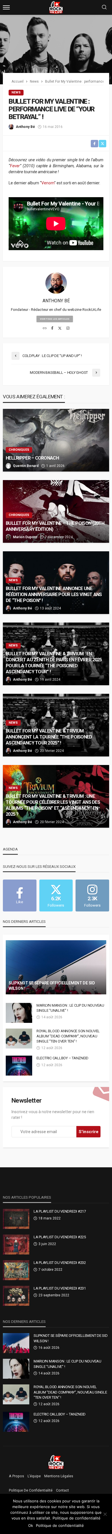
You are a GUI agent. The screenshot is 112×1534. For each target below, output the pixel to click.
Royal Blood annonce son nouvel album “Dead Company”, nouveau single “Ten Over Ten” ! (68, 1036)
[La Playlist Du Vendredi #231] (16, 1296)
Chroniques (19, 450)
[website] (44, 328)
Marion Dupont (25, 537)
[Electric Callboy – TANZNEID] (19, 1066)
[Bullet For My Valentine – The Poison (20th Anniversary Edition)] (56, 511)
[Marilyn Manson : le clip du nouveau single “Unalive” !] (19, 1013)
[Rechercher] (104, 7)
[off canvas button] (6, 7)
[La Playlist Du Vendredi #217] (16, 1219)
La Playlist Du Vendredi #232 (60, 1262)
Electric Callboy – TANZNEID (62, 1058)
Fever (15, 166)
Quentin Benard (25, 466)
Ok (30, 1525)
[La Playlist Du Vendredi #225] (16, 1244)
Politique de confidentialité (31, 1490)
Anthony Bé (25, 127)
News (16, 92)
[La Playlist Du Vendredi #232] (16, 1270)
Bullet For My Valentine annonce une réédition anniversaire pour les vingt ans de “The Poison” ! (54, 594)
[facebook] (52, 328)
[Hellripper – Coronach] (56, 440)
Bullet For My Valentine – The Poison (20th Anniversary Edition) (55, 526)
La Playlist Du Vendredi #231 (60, 1288)
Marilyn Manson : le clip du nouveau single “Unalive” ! (70, 1008)
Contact (62, 1490)
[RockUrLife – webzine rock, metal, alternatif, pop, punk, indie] (56, 1462)
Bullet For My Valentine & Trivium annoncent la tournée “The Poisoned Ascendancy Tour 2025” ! (49, 737)
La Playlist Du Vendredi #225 (60, 1237)
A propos (16, 1476)
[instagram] (68, 328)
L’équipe (34, 1476)
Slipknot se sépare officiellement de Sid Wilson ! (52, 986)
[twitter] (60, 328)
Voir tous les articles (54, 319)
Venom (47, 183)
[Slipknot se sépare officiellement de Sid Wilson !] (56, 967)
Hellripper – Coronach (32, 458)
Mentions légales (58, 1476)
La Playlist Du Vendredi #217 (60, 1211)
